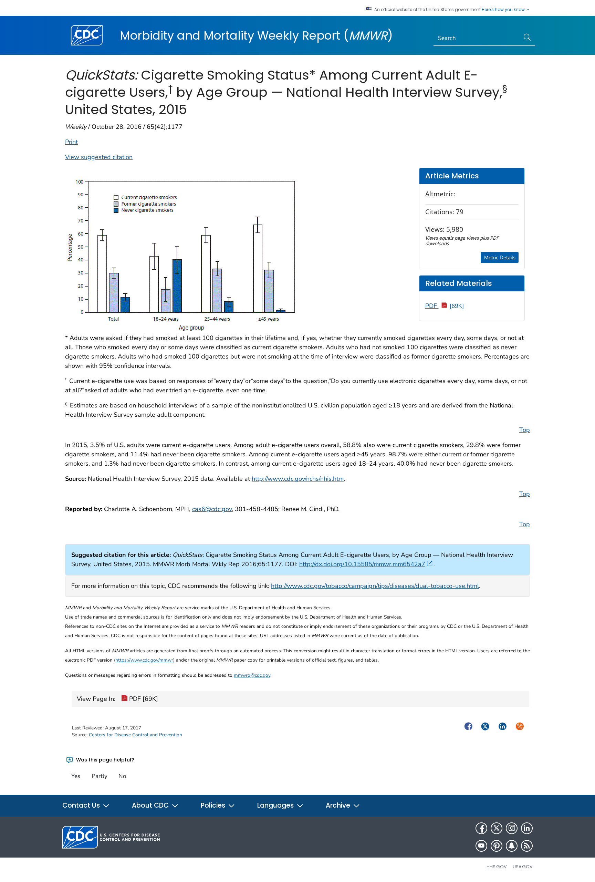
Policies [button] (214, 805)
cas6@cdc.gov (212, 509)
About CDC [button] (151, 805)
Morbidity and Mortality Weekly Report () (256, 35)
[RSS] (527, 846)
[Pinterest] (496, 846)
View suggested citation (99, 157)
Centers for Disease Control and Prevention (135, 734)
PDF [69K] (142, 699)
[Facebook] (481, 828)
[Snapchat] (512, 846)
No (122, 776)
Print (71, 142)
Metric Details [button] (499, 257)
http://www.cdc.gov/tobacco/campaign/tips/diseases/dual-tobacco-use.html (375, 586)
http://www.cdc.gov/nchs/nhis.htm (298, 479)
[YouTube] (481, 846)
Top (524, 430)
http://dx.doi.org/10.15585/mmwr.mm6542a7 (362, 564)
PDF (444, 306)
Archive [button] (339, 805)
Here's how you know (504, 9)
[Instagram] (512, 828)
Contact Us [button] (82, 805)
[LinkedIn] (527, 828)
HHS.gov (497, 866)
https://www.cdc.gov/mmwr (144, 660)
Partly (99, 776)
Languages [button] (276, 805)
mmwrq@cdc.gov (252, 675)
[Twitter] (496, 828)
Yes (75, 776)
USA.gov (523, 866)
